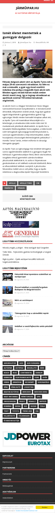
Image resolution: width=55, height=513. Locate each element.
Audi (21, 363)
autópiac (19, 368)
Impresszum (7, 462)
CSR (37, 183)
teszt (6, 411)
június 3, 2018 (10, 42)
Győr (45, 377)
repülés (43, 401)
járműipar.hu (25, 42)
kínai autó (15, 387)
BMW (42, 368)
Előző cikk (27, 196)
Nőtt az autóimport (24, 300)
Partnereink (7, 474)
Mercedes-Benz (40, 392)
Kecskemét (29, 382)
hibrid (6, 382)
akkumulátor (10, 363)
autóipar (8, 368)
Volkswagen (24, 416)
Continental (26, 373)
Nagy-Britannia (11, 397)
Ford (37, 377)
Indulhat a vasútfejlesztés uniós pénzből (33, 326)
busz (15, 373)
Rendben (44, 507)
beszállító (32, 368)
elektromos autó (23, 377)
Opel (39, 397)
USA (36, 411)
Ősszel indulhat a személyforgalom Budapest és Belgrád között (31, 288)
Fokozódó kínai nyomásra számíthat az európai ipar (33, 275)
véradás (21, 188)
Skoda (17, 406)
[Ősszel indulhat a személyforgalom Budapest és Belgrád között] (8, 292)
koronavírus (43, 382)
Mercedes (27, 392)
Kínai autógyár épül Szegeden (36, 247)
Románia (7, 406)
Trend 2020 (27, 411)
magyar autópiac (11, 392)
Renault (32, 401)
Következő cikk (27, 199)
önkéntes (8, 188)
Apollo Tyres (26, 183)
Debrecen (8, 377)
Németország (27, 397)
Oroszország (10, 401)
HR (47, 42)
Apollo (12, 183)
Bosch (6, 373)
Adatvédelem (8, 498)
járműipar (17, 382)
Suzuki (33, 406)
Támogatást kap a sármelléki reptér (32, 313)
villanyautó (9, 416)
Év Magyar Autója (11, 421)
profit (22, 401)
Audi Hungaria (33, 363)
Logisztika (28, 387)
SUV (25, 406)
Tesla (42, 406)
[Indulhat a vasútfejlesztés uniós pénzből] (8, 331)
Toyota (15, 411)
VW (34, 416)
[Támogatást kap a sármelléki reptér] (8, 318)
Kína (6, 387)
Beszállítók (41, 42)
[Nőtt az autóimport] (8, 305)
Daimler (39, 373)
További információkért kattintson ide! (26, 511)
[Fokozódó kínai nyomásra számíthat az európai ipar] (8, 279)
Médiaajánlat (8, 486)
